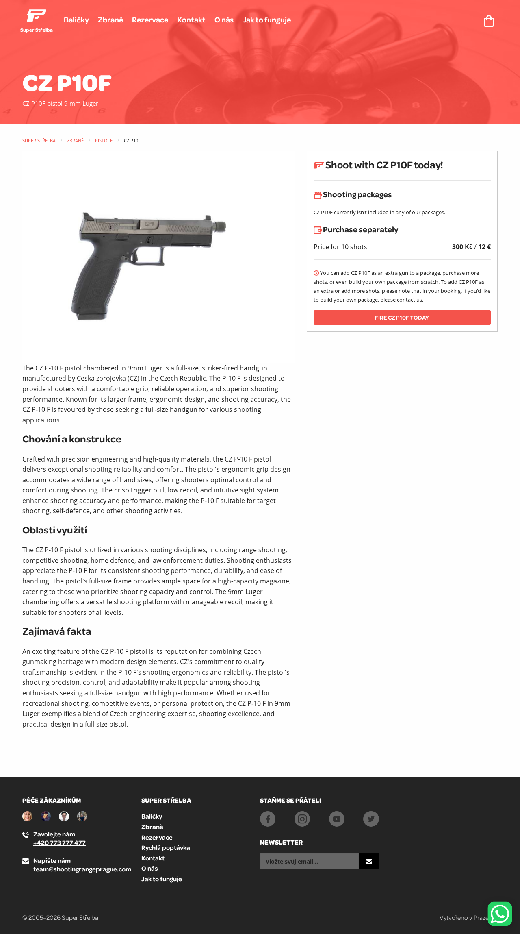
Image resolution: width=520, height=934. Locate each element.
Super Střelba (39, 140)
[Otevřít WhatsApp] (500, 913)
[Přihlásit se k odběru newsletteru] (369, 861)
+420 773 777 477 (59, 842)
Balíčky (76, 19)
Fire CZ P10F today (402, 318)
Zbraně (110, 19)
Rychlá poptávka (165, 847)
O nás (224, 19)
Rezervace (150, 19)
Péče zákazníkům (51, 800)
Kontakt (191, 19)
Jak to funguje (267, 19)
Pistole (104, 140)
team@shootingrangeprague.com (82, 868)
